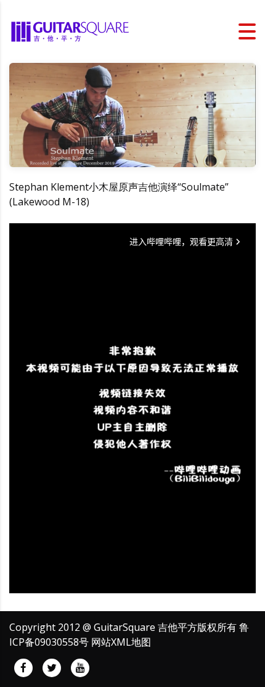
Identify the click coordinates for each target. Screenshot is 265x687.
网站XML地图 (121, 642)
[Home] (70, 30)
